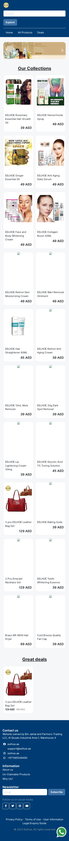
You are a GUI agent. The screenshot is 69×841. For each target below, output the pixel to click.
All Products (25, 32)
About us (8, 769)
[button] (6, 50)
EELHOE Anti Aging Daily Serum (48, 177)
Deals (40, 32)
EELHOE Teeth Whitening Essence (48, 580)
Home (9, 32)
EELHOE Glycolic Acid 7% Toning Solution (50, 463)
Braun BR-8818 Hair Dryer (17, 637)
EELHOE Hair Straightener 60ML (16, 350)
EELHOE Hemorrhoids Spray (50, 117)
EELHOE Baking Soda (49, 522)
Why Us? (8, 778)
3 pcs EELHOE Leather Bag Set (18, 524)
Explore (10, 22)
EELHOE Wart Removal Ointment (50, 294)
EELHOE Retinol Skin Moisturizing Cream (17, 294)
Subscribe (57, 792)
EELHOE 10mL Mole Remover (16, 407)
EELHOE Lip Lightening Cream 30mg (15, 465)
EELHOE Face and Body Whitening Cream (15, 235)
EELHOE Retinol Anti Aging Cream (49, 350)
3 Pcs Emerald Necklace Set (13, 580)
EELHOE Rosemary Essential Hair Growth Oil (18, 119)
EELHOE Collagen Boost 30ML (47, 233)
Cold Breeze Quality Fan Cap (49, 637)
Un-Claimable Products (16, 774)
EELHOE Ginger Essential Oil (14, 177)
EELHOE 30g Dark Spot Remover (47, 407)
